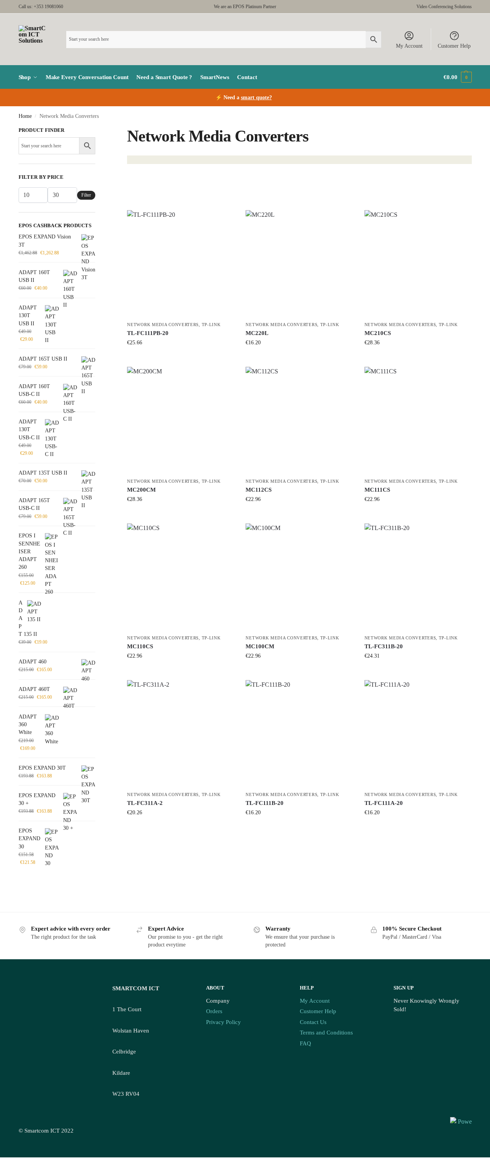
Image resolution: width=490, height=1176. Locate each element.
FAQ (305, 1043)
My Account (409, 46)
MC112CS (259, 490)
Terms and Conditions (326, 1032)
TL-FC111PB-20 (147, 333)
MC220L (257, 333)
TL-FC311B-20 (383, 646)
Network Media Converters (163, 324)
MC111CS (377, 490)
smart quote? (256, 97)
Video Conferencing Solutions (444, 6)
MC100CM (260, 646)
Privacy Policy (223, 1022)
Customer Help (454, 46)
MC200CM (141, 490)
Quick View (180, 359)
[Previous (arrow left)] (2, 1173)
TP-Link (211, 324)
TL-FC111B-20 (265, 803)
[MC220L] (299, 263)
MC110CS (140, 646)
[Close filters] (97, 131)
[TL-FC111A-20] (417, 733)
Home (25, 116)
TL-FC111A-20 (383, 803)
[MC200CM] (180, 420)
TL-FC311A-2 (145, 803)
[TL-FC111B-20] (299, 733)
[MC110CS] (180, 576)
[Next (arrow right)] (8, 1173)
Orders (214, 1011)
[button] (457, 77)
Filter (86, 195)
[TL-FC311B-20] (417, 576)
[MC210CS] (417, 263)
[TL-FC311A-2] (180, 733)
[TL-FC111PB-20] (180, 263)
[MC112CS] (299, 420)
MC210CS (377, 333)
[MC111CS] (417, 420)
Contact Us (313, 1022)
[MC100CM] (299, 576)
